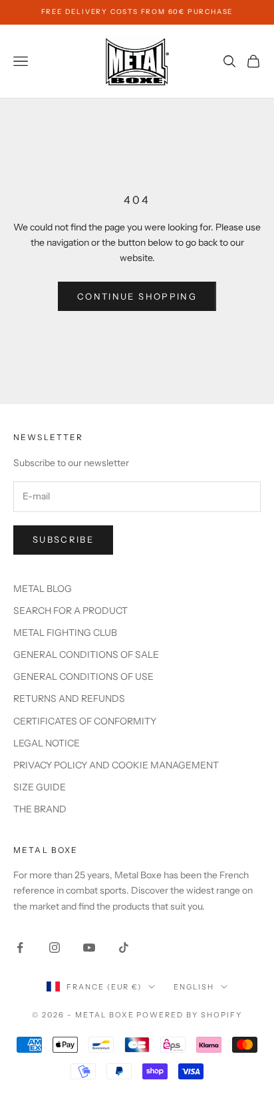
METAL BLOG (42, 589)
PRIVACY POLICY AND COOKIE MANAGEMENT (116, 765)
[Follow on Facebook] (20, 947)
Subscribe (63, 539)
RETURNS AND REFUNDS (69, 698)
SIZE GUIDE (39, 787)
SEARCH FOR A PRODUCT (70, 611)
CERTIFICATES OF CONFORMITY (84, 721)
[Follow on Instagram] (54, 947)
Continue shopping (137, 296)
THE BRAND (40, 809)
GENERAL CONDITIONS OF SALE (86, 655)
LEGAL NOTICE (46, 743)
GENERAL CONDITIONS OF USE (83, 677)
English (194, 986)
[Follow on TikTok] (123, 947)
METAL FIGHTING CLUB (65, 633)
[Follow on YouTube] (89, 947)
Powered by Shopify (189, 1014)
